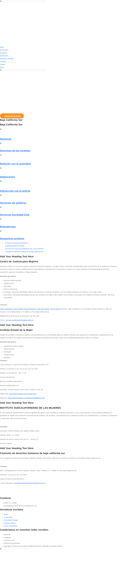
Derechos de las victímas (15, 150)
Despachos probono (12, 238)
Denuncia (5, 139)
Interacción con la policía (15, 191)
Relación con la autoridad (15, 163)
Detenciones (7, 176)
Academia (3, 53)
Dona (2, 67)
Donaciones (4, 56)
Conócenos (4, 50)
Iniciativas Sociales (7, 59)
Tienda (2, 64)
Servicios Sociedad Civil (14, 214)
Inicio (2, 47)
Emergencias (8, 226)
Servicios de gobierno (13, 202)
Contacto (3, 61)
